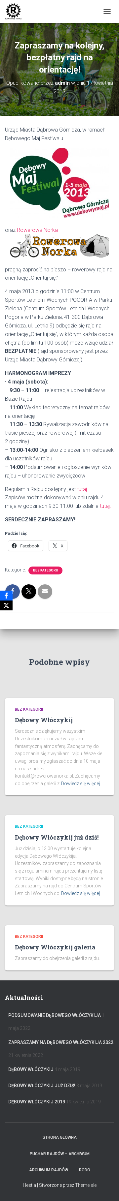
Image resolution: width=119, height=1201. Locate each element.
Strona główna (60, 1137)
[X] (6, 605)
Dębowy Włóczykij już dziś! (57, 837)
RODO (84, 1170)
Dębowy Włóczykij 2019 (36, 1101)
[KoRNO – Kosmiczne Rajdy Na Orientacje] (16, 11)
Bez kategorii (45, 570)
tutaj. (105, 506)
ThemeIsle (86, 1185)
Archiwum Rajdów (48, 1170)
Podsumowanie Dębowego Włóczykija (54, 1015)
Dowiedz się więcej (80, 783)
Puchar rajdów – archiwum (60, 1154)
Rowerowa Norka (37, 230)
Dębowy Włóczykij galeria (55, 947)
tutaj (82, 489)
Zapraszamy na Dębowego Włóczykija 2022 (60, 1042)
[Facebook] (6, 595)
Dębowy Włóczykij (44, 720)
